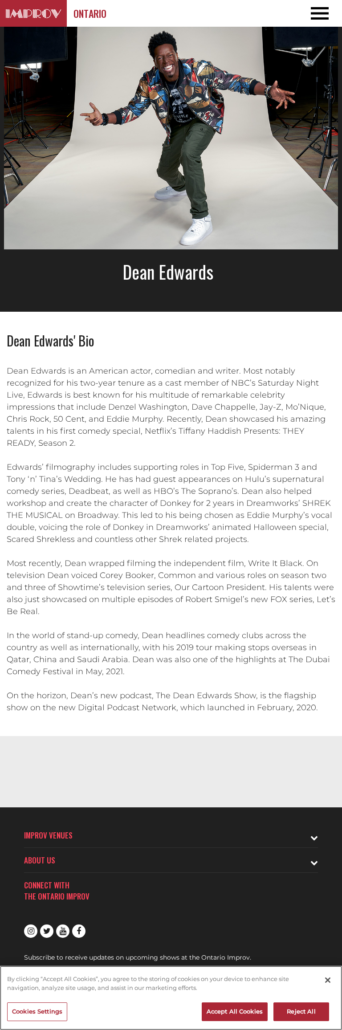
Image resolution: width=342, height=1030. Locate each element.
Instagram (30, 931)
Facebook (79, 931)
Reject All (301, 1011)
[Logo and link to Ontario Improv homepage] (33, 13)
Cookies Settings (37, 1011)
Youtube (62, 931)
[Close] (328, 980)
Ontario (89, 13)
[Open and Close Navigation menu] (307, 13)
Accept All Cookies (235, 1011)
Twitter (46, 931)
